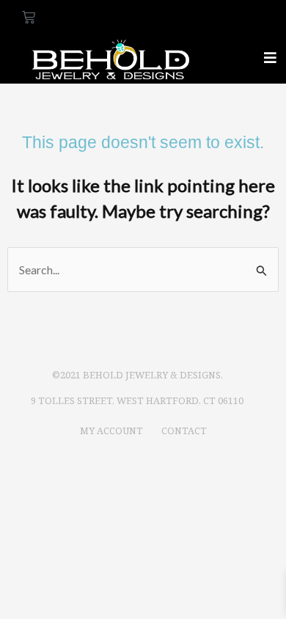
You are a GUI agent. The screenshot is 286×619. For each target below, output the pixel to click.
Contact (184, 430)
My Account (111, 430)
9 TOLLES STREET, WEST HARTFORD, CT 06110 (137, 400)
